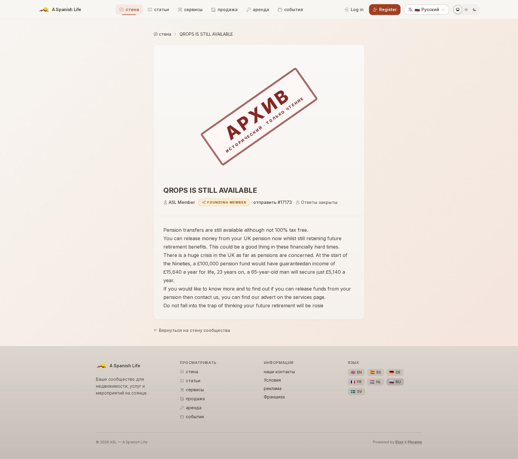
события (293, 9)
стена (132, 9)
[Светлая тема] (466, 9)
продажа (228, 9)
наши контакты (279, 371)
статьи (161, 9)
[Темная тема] (474, 9)
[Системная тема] (458, 9)
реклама (272, 388)
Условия (272, 380)
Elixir (399, 442)
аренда (261, 9)
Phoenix (415, 442)
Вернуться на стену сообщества (194, 330)
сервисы (193, 9)
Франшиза (274, 396)
